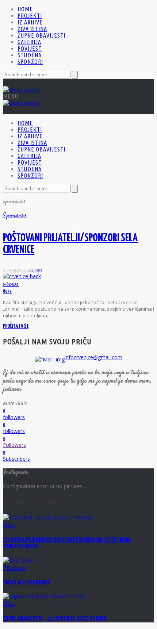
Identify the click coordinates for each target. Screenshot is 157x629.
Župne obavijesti (41, 35)
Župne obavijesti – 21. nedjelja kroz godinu (54, 619)
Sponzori (30, 61)
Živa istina (32, 29)
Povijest (30, 48)
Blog (9, 525)
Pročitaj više (15, 326)
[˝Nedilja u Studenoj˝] (18, 560)
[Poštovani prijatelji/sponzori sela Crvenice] (22, 276)
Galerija (29, 42)
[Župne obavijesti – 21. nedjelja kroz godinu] (44, 596)
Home (25, 9)
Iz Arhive (30, 22)
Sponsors (15, 215)
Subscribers (16, 458)
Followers (14, 444)
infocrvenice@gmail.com (93, 357)
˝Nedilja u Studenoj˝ (27, 583)
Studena (30, 55)
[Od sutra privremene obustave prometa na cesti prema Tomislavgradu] (48, 517)
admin (35, 270)
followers (14, 417)
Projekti (30, 15)
